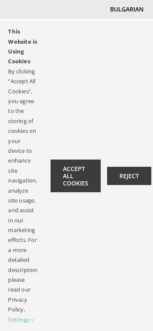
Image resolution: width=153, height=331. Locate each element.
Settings (19, 319)
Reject (129, 176)
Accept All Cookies (75, 176)
